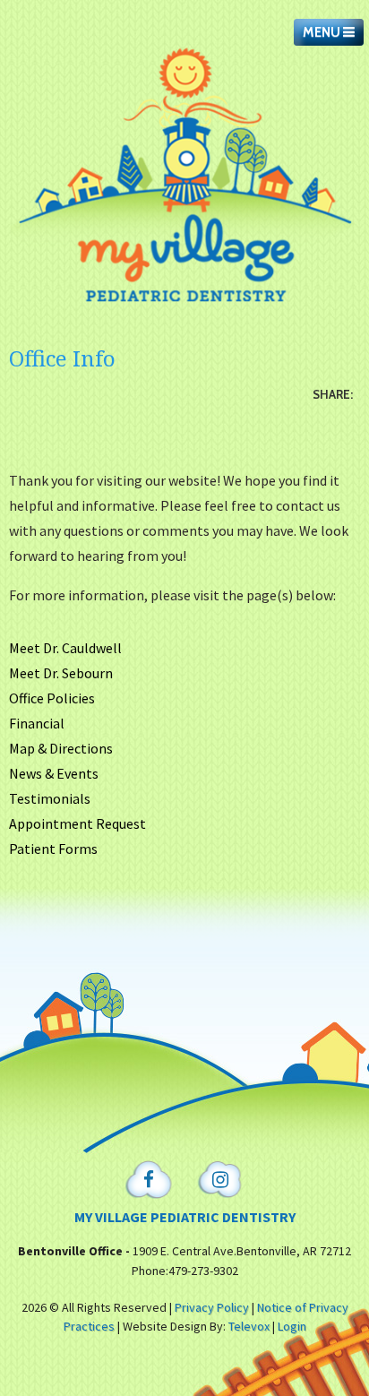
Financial (36, 723)
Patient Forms (53, 848)
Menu (323, 32)
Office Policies (52, 698)
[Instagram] (220, 1180)
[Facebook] (148, 1180)
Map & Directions (61, 748)
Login (292, 1326)
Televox (249, 1326)
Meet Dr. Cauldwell (65, 648)
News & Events (54, 773)
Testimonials (49, 798)
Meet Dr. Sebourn (61, 673)
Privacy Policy (212, 1307)
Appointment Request (77, 823)
